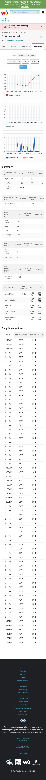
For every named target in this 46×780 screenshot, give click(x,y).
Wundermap (23, 690)
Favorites (5, 21)
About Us (23, 671)
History (38, 47)
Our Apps (23, 668)
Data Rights (23, 753)
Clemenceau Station (14, 40)
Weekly (21, 55)
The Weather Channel (18, 762)
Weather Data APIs (23, 681)
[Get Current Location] (38, 12)
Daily (14, 55)
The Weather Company (9, 762)
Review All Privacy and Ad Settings (23, 739)
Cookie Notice (23, 705)
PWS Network (23, 686)
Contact (23, 674)
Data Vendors (23, 714)
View (23, 67)
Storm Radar (36, 762)
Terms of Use (23, 698)
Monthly (31, 55)
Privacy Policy (23, 702)
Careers (23, 677)
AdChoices (23, 711)
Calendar (25, 47)
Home (4, 12)
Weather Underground (26, 762)
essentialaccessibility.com (23, 720)
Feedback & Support (23, 693)
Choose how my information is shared (23, 747)
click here (25, 6)
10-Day (14, 47)
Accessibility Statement (23, 708)
